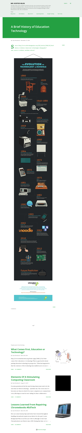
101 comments (18, 369)
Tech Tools (60, 13)
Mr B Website (21, 13)
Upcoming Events (40, 13)
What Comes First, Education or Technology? (28, 351)
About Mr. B (30, 13)
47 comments (18, 397)
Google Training (50, 13)
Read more (48, 369)
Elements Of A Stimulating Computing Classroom (25, 378)
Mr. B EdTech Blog (18, 3)
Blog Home (13, 13)
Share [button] (63, 45)
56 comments (18, 424)
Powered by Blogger (41, 429)
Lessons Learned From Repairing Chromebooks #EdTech (28, 406)
